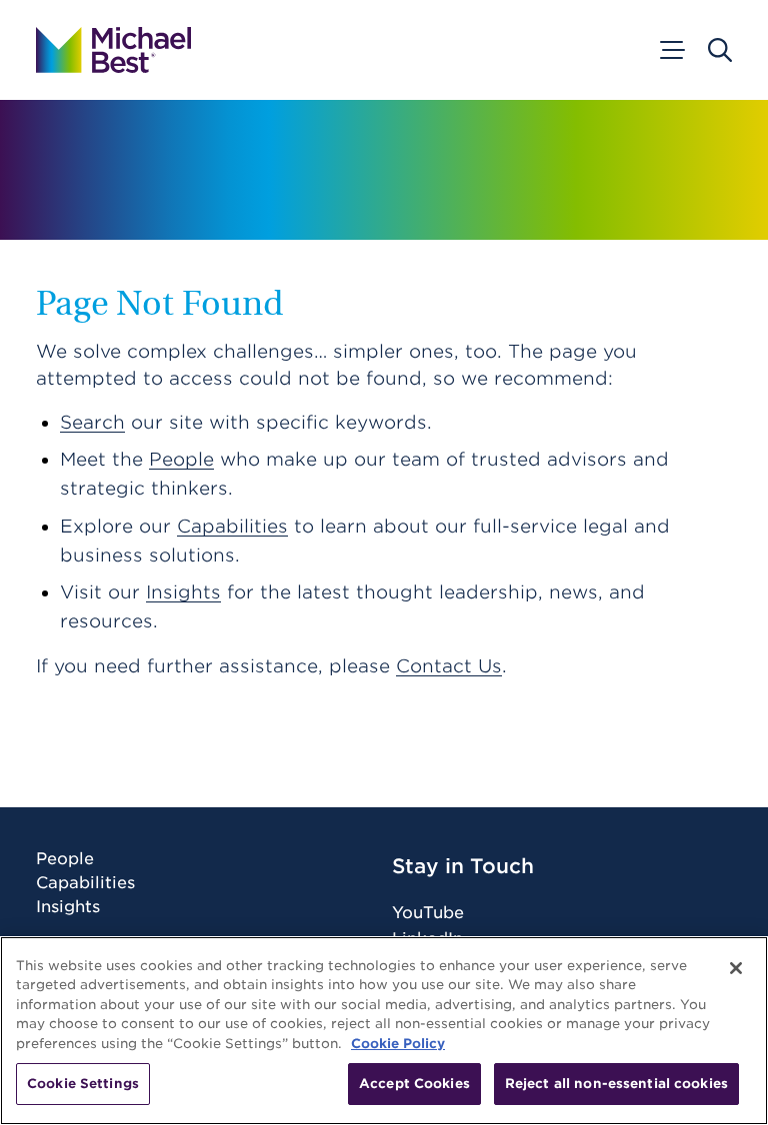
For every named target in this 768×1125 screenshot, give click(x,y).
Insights (183, 591)
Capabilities (232, 526)
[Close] (736, 968)
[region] (384, 1030)
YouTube (428, 912)
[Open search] (720, 50)
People (181, 459)
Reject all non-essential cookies (616, 1083)
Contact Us (449, 665)
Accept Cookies (414, 1083)
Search (92, 422)
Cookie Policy (398, 1043)
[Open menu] (671, 50)
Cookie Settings (83, 1083)
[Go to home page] (113, 50)
